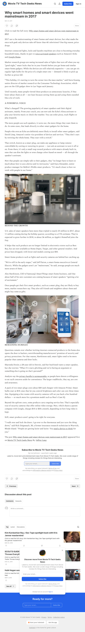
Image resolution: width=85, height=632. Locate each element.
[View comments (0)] (12, 26)
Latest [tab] (12, 527)
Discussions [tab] (21, 527)
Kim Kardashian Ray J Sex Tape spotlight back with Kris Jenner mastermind (31, 534)
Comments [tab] (9, 501)
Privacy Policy (58, 586)
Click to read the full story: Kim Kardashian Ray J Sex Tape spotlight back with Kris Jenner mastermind (32, 539)
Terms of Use (52, 584)
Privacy (43, 617)
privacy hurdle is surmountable (33, 376)
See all (9, 586)
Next (74, 486)
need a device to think (63, 428)
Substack (32, 628)
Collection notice (59, 617)
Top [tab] (7, 527)
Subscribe (68, 4)
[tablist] (14, 501)
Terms (50, 617)
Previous (12, 486)
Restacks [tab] (18, 501)
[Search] (55, 4)
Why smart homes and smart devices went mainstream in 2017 (40, 437)
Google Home (14, 57)
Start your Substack (37, 622)
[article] (42, 539)
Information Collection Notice (42, 586)
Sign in (78, 4)
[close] (62, 550)
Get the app (53, 622)
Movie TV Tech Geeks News (19, 440)
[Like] (7, 26)
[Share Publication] (59, 4)
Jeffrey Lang (41, 440)
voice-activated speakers (45, 53)
